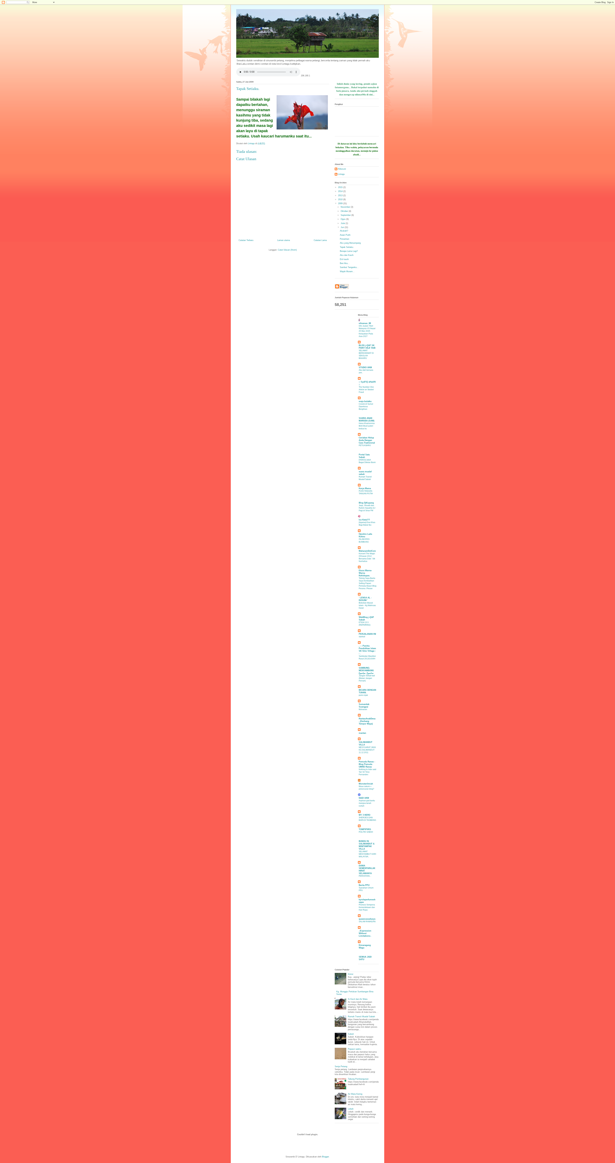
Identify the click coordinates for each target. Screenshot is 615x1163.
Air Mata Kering (355, 1094)
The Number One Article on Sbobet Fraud (366, 389)
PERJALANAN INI (367, 634)
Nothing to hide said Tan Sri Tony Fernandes (367, 772)
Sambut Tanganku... (349, 267)
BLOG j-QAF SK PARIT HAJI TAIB (367, 346)
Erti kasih (344, 259)
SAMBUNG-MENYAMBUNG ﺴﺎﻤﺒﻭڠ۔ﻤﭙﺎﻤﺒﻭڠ (366, 670)
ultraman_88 (365, 323)
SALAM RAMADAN (367, 921)
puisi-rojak (363, 695)
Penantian (344, 239)
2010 (340, 199)
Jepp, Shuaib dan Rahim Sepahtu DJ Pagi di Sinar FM (367, 508)
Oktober (345, 211)
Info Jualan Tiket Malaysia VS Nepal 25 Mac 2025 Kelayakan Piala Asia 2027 (367, 331)
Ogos (343, 219)
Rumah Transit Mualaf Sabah (361, 1016)
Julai (343, 223)
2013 (340, 195)
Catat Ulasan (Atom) (287, 250)
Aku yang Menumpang (350, 243)
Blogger (325, 1156)
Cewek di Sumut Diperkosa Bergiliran (366, 406)
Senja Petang (341, 1066)
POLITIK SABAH (366, 832)
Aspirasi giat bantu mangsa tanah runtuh (367, 803)
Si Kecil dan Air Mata (357, 999)
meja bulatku (365, 401)
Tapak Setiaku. (347, 247)
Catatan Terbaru (246, 240)
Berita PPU (364, 885)
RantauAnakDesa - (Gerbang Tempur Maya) (367, 721)
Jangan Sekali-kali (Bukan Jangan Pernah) (367, 678)
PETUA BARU (365, 445)
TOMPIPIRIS (365, 829)
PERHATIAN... (365, 876)
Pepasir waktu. (355, 1049)
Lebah (350, 1109)
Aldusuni (342, 169)
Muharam (363, 709)
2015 (340, 187)
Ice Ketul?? (364, 520)
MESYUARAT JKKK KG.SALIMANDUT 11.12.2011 (367, 750)
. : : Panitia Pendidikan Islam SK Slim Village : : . (367, 650)
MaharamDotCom (367, 551)
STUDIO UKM (365, 367)
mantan (362, 733)
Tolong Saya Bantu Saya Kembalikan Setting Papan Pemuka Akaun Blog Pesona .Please (367, 583)
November (346, 207)
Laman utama (283, 240)
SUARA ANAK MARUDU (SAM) (366, 419)
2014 (340, 191)
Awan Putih (345, 235)
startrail (362, 636)
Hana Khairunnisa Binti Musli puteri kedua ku (367, 426)
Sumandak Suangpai (364, 705)
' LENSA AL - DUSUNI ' (365, 598)
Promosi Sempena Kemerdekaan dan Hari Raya (367, 907)
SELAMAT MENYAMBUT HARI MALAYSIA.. (367, 854)
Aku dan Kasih (346, 255)
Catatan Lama (320, 240)
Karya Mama (365, 488)
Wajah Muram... (347, 271)
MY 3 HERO (364, 815)
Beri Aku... (345, 263)
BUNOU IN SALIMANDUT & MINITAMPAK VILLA (366, 845)
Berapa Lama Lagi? (349, 251)
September (346, 215)
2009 (340, 203)
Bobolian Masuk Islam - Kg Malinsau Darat (367, 605)
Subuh (351, 1034)
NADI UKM (364, 798)
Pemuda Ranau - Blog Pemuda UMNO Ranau (367, 764)
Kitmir (350, 974)
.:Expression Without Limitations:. (365, 933)
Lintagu (341, 174)
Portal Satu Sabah (364, 455)
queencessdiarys (367, 919)
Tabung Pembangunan (358, 1079)
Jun (343, 227)
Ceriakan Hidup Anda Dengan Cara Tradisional (367, 440)
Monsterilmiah (366, 784)
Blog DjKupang (366, 503)
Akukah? (344, 231)
